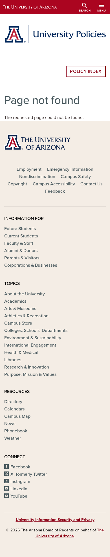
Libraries (12, 360)
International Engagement (30, 345)
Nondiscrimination (37, 176)
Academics (15, 301)
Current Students (21, 236)
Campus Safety (76, 176)
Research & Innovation (26, 367)
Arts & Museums (20, 308)
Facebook (20, 467)
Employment (29, 169)
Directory (13, 402)
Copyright (17, 184)
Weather (12, 438)
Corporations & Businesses (30, 265)
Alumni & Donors (21, 250)
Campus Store (18, 323)
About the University (24, 294)
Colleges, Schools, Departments (35, 330)
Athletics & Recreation (26, 316)
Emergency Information (70, 169)
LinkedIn (18, 489)
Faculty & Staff (18, 243)
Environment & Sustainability (32, 338)
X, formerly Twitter (28, 474)
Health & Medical (21, 352)
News (9, 423)
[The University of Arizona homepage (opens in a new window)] (34, 7)
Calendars (14, 409)
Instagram (20, 481)
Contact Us (91, 184)
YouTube (18, 496)
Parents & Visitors (21, 258)
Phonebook (15, 431)
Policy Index (86, 71)
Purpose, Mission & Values (30, 374)
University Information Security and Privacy (55, 519)
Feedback (55, 191)
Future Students (20, 229)
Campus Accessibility (54, 184)
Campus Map (17, 416)
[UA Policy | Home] (55, 34)
